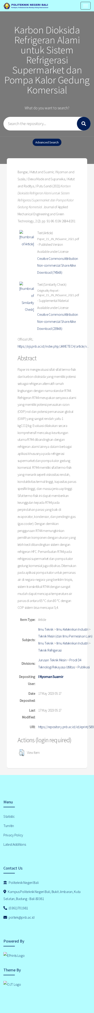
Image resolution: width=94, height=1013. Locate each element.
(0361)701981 (18, 908)
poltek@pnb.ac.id (21, 917)
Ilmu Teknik (45, 629)
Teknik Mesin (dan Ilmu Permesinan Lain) (65, 636)
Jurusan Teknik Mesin (52, 660)
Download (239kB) (49, 328)
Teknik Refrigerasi (50, 650)
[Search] (84, 123)
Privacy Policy (13, 835)
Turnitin (8, 825)
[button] (21, 752)
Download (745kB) (49, 272)
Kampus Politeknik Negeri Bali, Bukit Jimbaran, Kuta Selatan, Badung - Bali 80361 (42, 895)
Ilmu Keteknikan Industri (72, 629)
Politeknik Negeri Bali (23, 882)
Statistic (9, 816)
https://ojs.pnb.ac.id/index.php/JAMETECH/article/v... (53, 346)
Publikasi (83, 667)
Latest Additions (14, 844)
